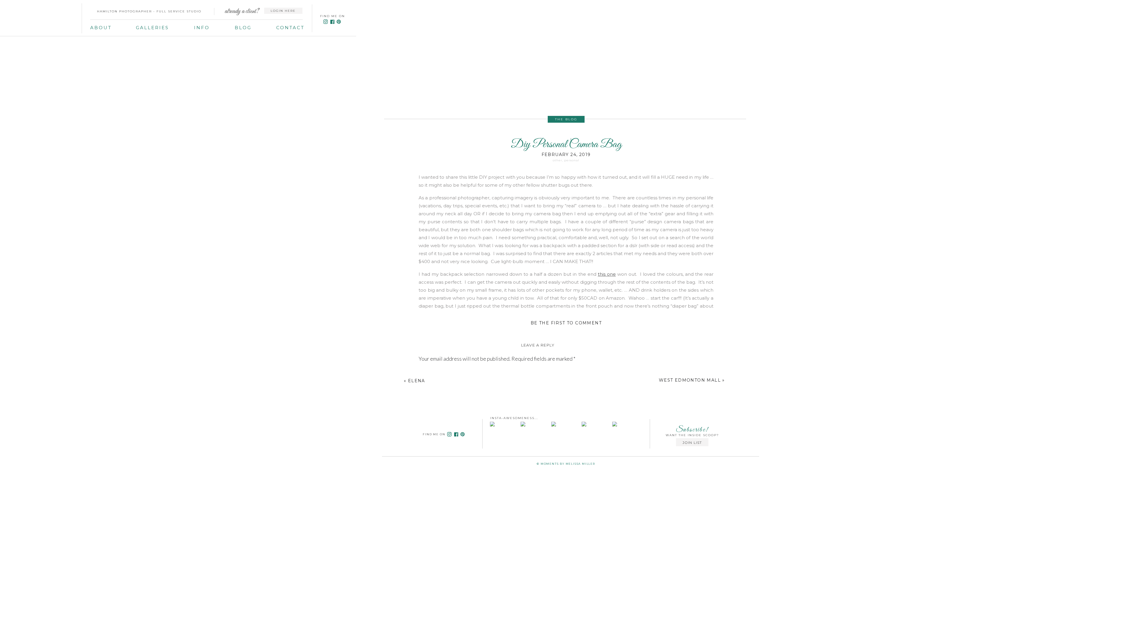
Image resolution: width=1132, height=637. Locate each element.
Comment (431, 372)
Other (557, 160)
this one (607, 274)
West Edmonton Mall (690, 380)
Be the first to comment (566, 323)
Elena (416, 380)
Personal (571, 160)
